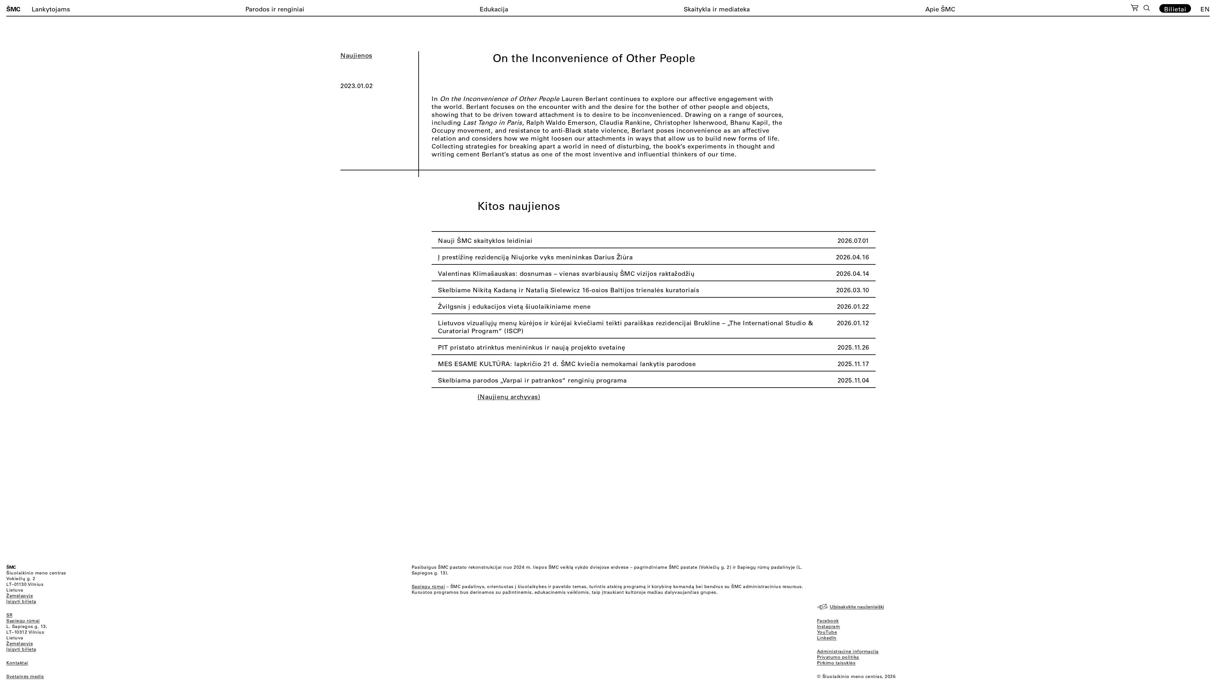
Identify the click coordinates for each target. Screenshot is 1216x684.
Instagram (828, 626)
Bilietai (1175, 9)
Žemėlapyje (19, 595)
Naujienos (356, 55)
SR (9, 615)
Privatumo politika (838, 657)
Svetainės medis (25, 676)
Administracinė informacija (848, 651)
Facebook (828, 621)
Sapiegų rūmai (23, 621)
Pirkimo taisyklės (836, 663)
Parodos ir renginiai (274, 9)
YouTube (827, 632)
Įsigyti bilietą (21, 601)
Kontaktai (17, 663)
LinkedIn (827, 638)
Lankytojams (51, 9)
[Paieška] (1146, 7)
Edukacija (494, 9)
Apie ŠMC (940, 9)
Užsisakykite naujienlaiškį (857, 607)
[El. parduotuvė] (1134, 8)
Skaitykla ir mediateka (717, 9)
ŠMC (13, 9)
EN (1205, 9)
